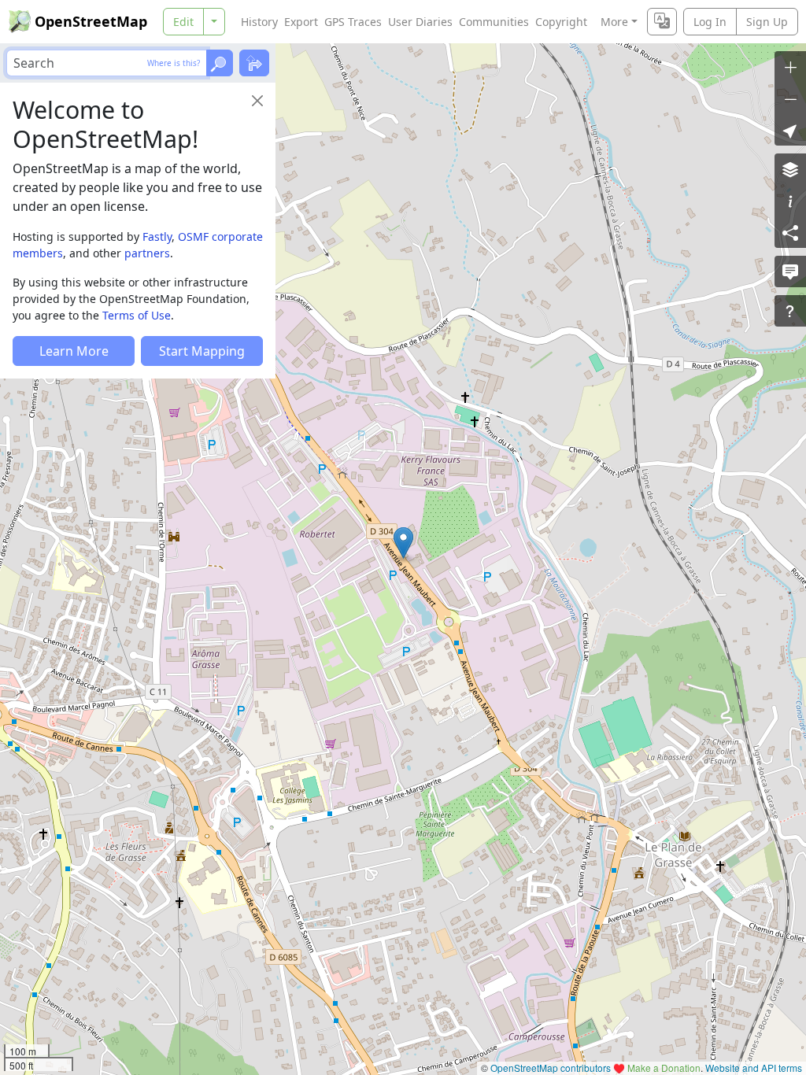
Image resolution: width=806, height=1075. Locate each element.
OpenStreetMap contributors (550, 1067)
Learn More (74, 351)
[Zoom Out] (790, 98)
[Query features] (790, 311)
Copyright (561, 21)
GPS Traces (353, 21)
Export (301, 21)
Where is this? (173, 62)
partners (147, 253)
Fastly (157, 236)
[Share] (790, 232)
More (614, 21)
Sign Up (767, 21)
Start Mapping (202, 351)
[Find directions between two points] (254, 63)
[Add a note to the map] (790, 271)
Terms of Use (136, 315)
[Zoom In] (790, 67)
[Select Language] (662, 21)
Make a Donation (664, 1067)
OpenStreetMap (91, 21)
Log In (710, 21)
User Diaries (420, 21)
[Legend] (790, 200)
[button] (403, 543)
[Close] (257, 101)
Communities (494, 21)
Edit (183, 21)
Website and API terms (753, 1067)
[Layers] (790, 169)
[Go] (219, 63)
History (259, 21)
